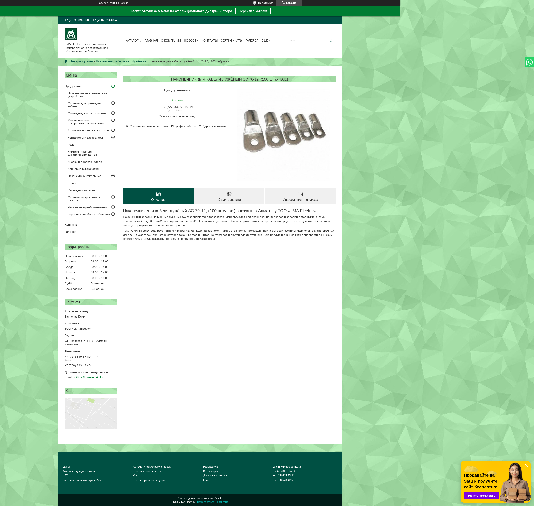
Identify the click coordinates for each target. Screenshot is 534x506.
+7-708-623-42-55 (283, 480)
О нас (206, 480)
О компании (171, 40)
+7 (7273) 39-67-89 (284, 471)
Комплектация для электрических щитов (82, 153)
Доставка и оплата (215, 475)
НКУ (65, 475)
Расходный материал (82, 190)
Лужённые (139, 61)
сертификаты (231, 40)
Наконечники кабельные (112, 61)
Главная (151, 40)
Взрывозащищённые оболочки (89, 214)
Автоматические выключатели (88, 130)
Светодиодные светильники (87, 113)
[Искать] (331, 40)
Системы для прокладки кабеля (84, 105)
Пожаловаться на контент (212, 502)
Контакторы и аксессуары (85, 137)
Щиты (66, 466)
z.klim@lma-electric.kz (88, 377)
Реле (71, 144)
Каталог (132, 40)
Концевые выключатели (84, 168)
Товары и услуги (82, 61)
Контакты (210, 40)
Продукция (73, 86)
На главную (210, 466)
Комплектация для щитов (79, 471)
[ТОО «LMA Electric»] (71, 33)
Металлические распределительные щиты (86, 122)
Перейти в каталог (253, 11)
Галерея (252, 40)
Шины (72, 183)
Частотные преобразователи (87, 207)
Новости (191, 40)
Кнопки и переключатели (85, 161)
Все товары (210, 471)
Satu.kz (218, 498)
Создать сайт (107, 2)
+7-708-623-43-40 (283, 475)
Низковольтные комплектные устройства (87, 95)
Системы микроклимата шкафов (84, 199)
